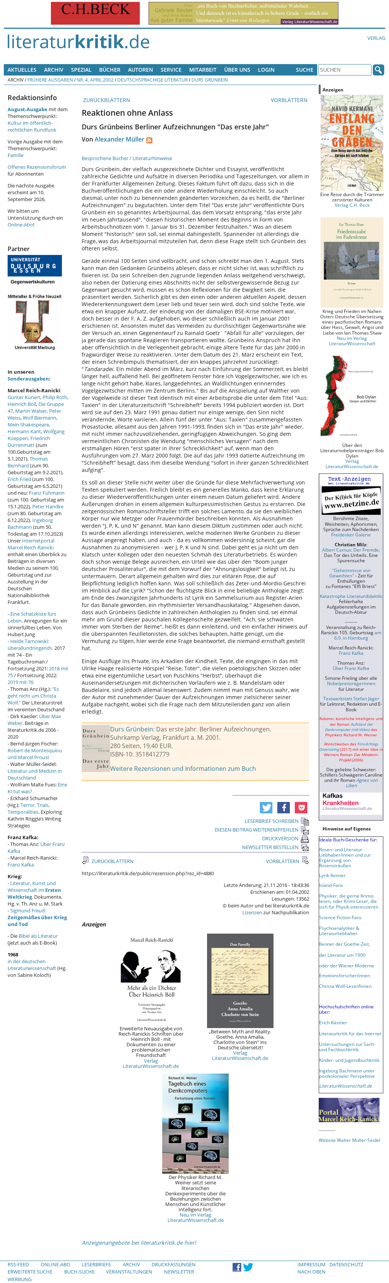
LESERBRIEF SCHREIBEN (272, 821)
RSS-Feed (18, 1264)
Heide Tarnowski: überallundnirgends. (30, 644)
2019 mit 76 (20, 682)
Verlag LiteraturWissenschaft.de (151, 1063)
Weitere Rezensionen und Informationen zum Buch (183, 768)
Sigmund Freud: (37, 917)
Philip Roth (55, 397)
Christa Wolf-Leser (338, 986)
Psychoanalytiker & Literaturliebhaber (339, 930)
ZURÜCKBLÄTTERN (106, 100)
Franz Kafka (21, 864)
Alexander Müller (119, 139)
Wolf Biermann (39, 417)
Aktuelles (22, 69)
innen (366, 986)
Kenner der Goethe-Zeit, (344, 944)
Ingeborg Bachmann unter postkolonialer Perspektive (347, 1073)
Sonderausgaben (28, 378)
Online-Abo (20, 224)
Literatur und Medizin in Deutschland (35, 774)
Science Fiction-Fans (340, 917)
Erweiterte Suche (30, 1271)
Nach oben (311, 1271)
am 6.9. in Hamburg (357, 635)
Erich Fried (19, 479)
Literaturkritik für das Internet (350, 1033)
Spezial (81, 69)
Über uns (237, 69)
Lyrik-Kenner (332, 875)
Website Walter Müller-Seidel (349, 1140)
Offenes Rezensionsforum (37, 167)
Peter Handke (47, 506)
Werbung (20, 1279)
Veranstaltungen (129, 1271)
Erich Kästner (333, 1022)
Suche (304, 69)
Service (171, 69)
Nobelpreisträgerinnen (351, 683)
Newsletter (179, 1271)
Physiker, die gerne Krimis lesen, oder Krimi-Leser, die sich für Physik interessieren (348, 901)
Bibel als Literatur (38, 935)
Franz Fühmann (47, 492)
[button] (266, 807)
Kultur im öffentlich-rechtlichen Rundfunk (32, 126)
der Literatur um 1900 (342, 955)
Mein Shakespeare (28, 424)
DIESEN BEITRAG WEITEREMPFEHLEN (257, 829)
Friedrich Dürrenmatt (29, 441)
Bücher (109, 69)
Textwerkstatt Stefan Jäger (351, 698)
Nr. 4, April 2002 (95, 80)
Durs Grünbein (209, 80)
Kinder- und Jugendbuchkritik (349, 1060)
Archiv (53, 69)
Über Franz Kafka (351, 668)
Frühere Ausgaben (50, 80)
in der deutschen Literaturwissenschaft (32, 965)
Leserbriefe (96, 1264)
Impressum (311, 1264)
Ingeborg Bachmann (30, 523)
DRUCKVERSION (280, 838)
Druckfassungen (174, 1264)
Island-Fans (331, 885)
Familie (16, 155)
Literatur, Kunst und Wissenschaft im (34, 890)
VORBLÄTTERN (290, 100)
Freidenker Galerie (351, 534)
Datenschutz (346, 1264)
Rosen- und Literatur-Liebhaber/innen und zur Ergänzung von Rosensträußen (345, 857)
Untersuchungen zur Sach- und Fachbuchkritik (347, 1046)
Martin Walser (31, 410)
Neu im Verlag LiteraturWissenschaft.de (196, 1217)
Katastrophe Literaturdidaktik (350, 596)
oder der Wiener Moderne (346, 965)
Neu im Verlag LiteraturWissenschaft (352, 340)
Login (266, 69)
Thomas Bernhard (28, 462)
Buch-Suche (79, 1271)
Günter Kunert (24, 397)
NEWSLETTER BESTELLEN (270, 847)
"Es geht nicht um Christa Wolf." (33, 696)
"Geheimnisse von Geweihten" (349, 573)
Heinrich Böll (22, 404)
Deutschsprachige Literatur (152, 80)
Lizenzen (252, 912)
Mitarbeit (203, 69)
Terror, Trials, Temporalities (29, 808)
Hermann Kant (24, 431)
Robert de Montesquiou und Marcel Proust (35, 754)
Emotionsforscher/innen (344, 975)
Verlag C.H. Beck (352, 205)
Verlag (376, 38)
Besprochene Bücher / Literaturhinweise (127, 158)
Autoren (140, 69)
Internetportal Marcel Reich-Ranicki (31, 544)
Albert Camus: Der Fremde (350, 550)
